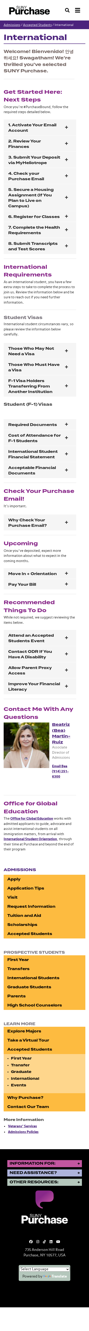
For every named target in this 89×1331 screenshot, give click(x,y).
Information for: (32, 1163)
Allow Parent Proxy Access (30, 670)
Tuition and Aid (24, 915)
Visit (12, 897)
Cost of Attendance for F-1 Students (34, 438)
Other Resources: (34, 1182)
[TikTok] (44, 1242)
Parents (16, 996)
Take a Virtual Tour (28, 1040)
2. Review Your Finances (24, 144)
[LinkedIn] (51, 1242)
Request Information (31, 906)
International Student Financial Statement (33, 454)
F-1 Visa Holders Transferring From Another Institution (30, 386)
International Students (33, 978)
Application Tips (25, 888)
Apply (14, 879)
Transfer (20, 1065)
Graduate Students (29, 987)
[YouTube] (58, 1242)
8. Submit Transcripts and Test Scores (33, 246)
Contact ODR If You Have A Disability (30, 654)
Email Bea (59, 766)
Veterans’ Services (22, 1126)
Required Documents (32, 425)
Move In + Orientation (32, 574)
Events (18, 1085)
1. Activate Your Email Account (32, 127)
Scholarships (22, 925)
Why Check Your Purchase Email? (27, 522)
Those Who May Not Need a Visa (31, 351)
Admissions (12, 25)
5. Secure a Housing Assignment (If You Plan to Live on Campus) (31, 198)
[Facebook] (31, 1242)
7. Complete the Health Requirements (34, 230)
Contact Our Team (28, 1107)
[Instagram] (38, 1242)
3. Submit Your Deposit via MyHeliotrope (34, 160)
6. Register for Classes (34, 217)
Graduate (21, 1071)
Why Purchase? (25, 1097)
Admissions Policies (23, 1132)
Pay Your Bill (22, 584)
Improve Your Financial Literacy (34, 686)
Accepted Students (37, 25)
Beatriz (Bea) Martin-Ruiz (61, 733)
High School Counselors (34, 1005)
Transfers (18, 969)
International (25, 1078)
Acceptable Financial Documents (32, 470)
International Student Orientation (30, 839)
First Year (18, 960)
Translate (59, 1276)
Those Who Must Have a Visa (34, 367)
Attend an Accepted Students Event (31, 638)
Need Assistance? (33, 1173)
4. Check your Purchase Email (26, 176)
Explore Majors (24, 1031)
